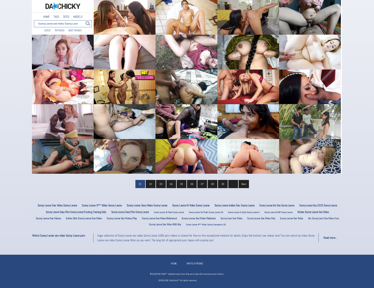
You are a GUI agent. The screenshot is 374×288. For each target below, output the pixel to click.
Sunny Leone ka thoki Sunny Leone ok (206, 212)
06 (192, 184)
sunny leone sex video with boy (165, 224)
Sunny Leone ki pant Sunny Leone (169, 212)
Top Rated (59, 30)
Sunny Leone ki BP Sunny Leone (278, 212)
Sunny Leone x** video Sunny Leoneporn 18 (206, 224)
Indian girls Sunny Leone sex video (84, 218)
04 (171, 184)
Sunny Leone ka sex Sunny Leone (276, 205)
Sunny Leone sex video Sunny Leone (57, 205)
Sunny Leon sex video (232, 218)
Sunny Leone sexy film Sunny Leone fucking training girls (76, 212)
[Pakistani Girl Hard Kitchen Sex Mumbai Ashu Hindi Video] (186, 121)
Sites (66, 16)
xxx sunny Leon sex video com (323, 218)
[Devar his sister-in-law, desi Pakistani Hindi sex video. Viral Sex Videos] (310, 17)
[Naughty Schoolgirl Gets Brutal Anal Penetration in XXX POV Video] (124, 52)
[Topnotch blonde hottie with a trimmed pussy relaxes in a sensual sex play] (310, 156)
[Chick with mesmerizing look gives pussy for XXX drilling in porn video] (63, 156)
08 (212, 184)
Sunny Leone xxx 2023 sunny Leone (318, 205)
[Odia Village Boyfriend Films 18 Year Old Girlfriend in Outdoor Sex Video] (186, 52)
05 (181, 184)
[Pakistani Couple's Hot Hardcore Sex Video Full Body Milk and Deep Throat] (310, 121)
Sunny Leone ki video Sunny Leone (191, 205)
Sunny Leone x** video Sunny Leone (102, 205)
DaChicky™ (63, 6)
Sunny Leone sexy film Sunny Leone (130, 212)
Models (77, 16)
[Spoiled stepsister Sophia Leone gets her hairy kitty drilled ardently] (186, 17)
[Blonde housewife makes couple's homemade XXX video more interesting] (248, 87)
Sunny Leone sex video (291, 218)
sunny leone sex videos (48, 218)
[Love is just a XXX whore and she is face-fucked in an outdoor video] (124, 156)
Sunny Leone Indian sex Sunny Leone (234, 205)
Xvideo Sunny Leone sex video (313, 212)
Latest (47, 30)
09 (222, 184)
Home (46, 16)
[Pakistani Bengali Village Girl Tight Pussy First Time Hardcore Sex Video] (248, 52)
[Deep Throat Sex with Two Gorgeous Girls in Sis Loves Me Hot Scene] (124, 87)
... (233, 184)
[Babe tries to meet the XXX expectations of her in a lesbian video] (248, 17)
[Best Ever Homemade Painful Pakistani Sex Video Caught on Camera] (63, 87)
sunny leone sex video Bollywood (159, 218)
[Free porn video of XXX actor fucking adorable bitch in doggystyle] (186, 156)
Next (244, 184)
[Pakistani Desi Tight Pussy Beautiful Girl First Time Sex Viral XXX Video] (124, 121)
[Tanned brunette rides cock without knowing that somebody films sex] (248, 156)
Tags (56, 16)
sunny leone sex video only (261, 218)
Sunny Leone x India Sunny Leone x (243, 212)
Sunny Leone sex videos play (122, 218)
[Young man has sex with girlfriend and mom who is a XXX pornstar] (124, 17)
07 (202, 184)
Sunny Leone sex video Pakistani (199, 218)
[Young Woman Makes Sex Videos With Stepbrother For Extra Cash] (63, 52)
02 (150, 184)
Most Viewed (75, 30)
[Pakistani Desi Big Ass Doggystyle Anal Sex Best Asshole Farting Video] (186, 87)
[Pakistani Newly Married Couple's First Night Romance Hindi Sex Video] (248, 121)
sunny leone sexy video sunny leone (147, 205)
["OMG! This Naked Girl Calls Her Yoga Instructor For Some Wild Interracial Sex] (63, 121)
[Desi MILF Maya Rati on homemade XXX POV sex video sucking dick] (310, 87)
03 (161, 184)
